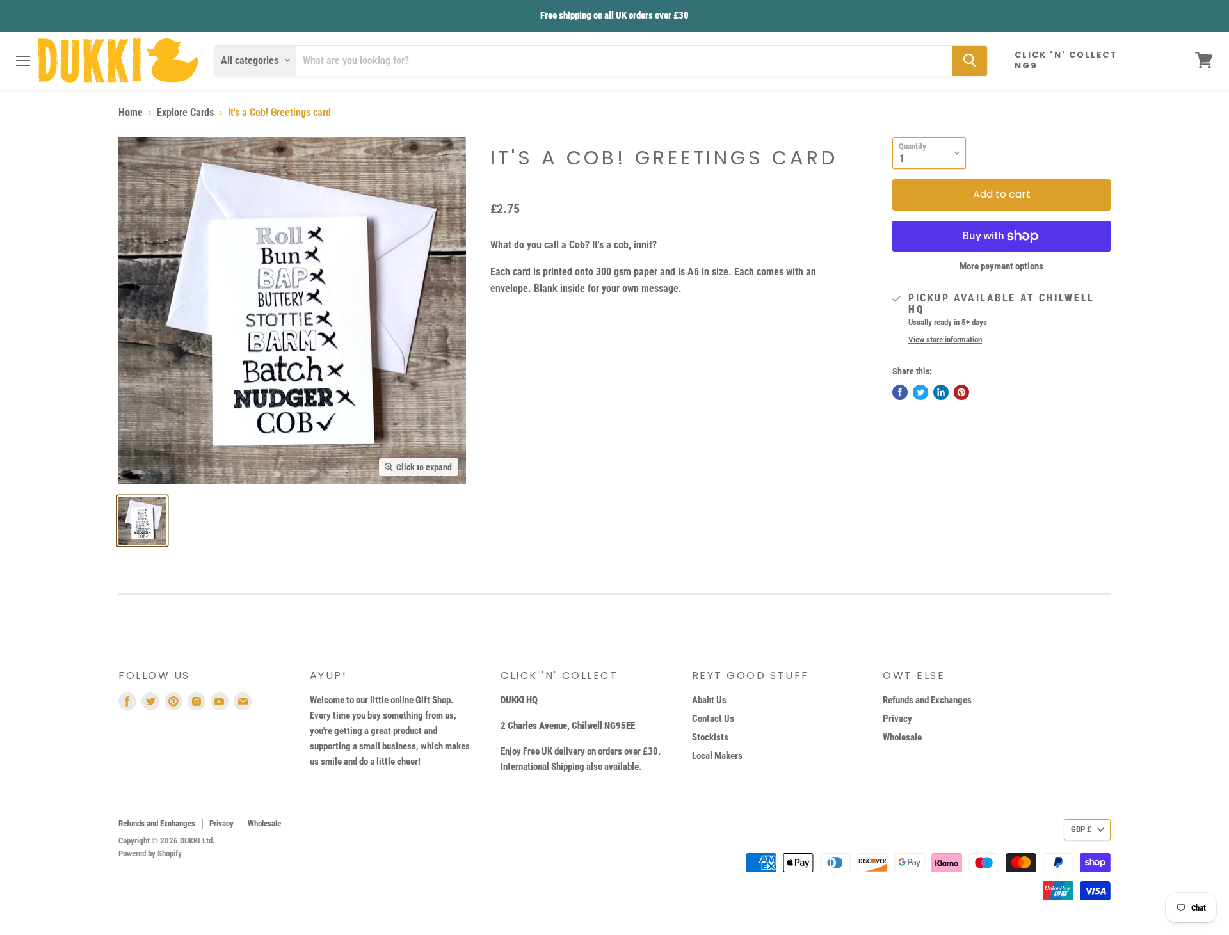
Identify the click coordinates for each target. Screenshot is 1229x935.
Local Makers (717, 756)
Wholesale (902, 737)
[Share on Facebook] (900, 392)
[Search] (969, 60)
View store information (945, 339)
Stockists (710, 737)
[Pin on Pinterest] (961, 392)
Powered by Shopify (150, 853)
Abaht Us (709, 700)
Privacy (897, 718)
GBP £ (1081, 829)
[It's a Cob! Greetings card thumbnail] (142, 520)
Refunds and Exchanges (927, 700)
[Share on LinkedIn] (941, 392)
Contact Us (713, 718)
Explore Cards (185, 112)
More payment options (1001, 266)
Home (130, 112)
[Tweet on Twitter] (920, 392)
